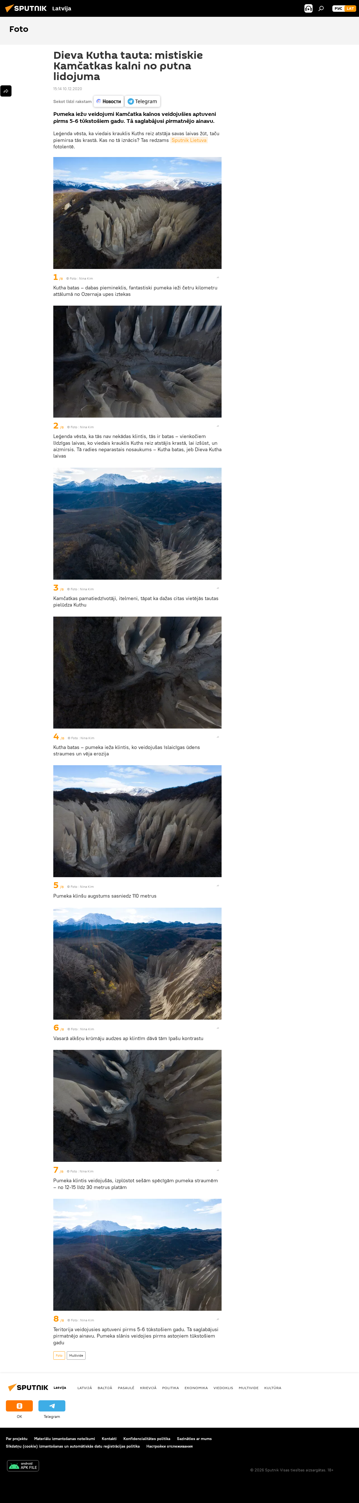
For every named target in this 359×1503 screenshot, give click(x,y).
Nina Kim (86, 278)
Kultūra (272, 1387)
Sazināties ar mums (194, 1438)
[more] (218, 277)
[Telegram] (142, 101)
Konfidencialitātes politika (146, 1438)
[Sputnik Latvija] (27, 13)
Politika (170, 1387)
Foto (59, 1355)
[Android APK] (23, 1466)
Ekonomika (196, 1387)
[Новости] (109, 101)
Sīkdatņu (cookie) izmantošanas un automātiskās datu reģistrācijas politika (73, 1446)
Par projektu (16, 1438)
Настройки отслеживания (169, 1446)
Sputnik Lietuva (189, 140)
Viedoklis (223, 1387)
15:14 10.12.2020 (67, 88)
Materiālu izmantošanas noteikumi (64, 1438)
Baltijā (105, 1387)
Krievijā (148, 1387)
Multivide (76, 1355)
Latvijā (84, 1387)
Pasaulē (126, 1387)
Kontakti (109, 1438)
